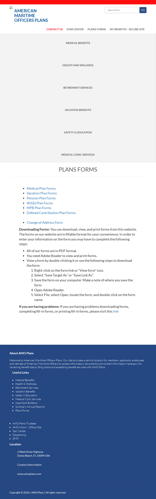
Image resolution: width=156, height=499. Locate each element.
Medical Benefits (24, 380)
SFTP (15, 438)
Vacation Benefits (25, 391)
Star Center (19, 431)
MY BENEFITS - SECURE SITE (127, 29)
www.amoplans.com (29, 473)
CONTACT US (54, 29)
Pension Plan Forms (41, 198)
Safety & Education (26, 395)
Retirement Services (26, 387)
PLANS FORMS (97, 29)
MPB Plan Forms (39, 208)
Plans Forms (22, 410)
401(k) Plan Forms (40, 203)
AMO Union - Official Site (27, 427)
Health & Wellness (26, 383)
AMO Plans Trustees (24, 423)
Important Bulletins (26, 402)
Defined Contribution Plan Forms (51, 213)
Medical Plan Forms (41, 188)
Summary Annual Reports (30, 406)
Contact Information (29, 464)
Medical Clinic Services (28, 399)
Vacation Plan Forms (42, 193)
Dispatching (19, 434)
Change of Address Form (45, 222)
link (116, 311)
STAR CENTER (75, 29)
